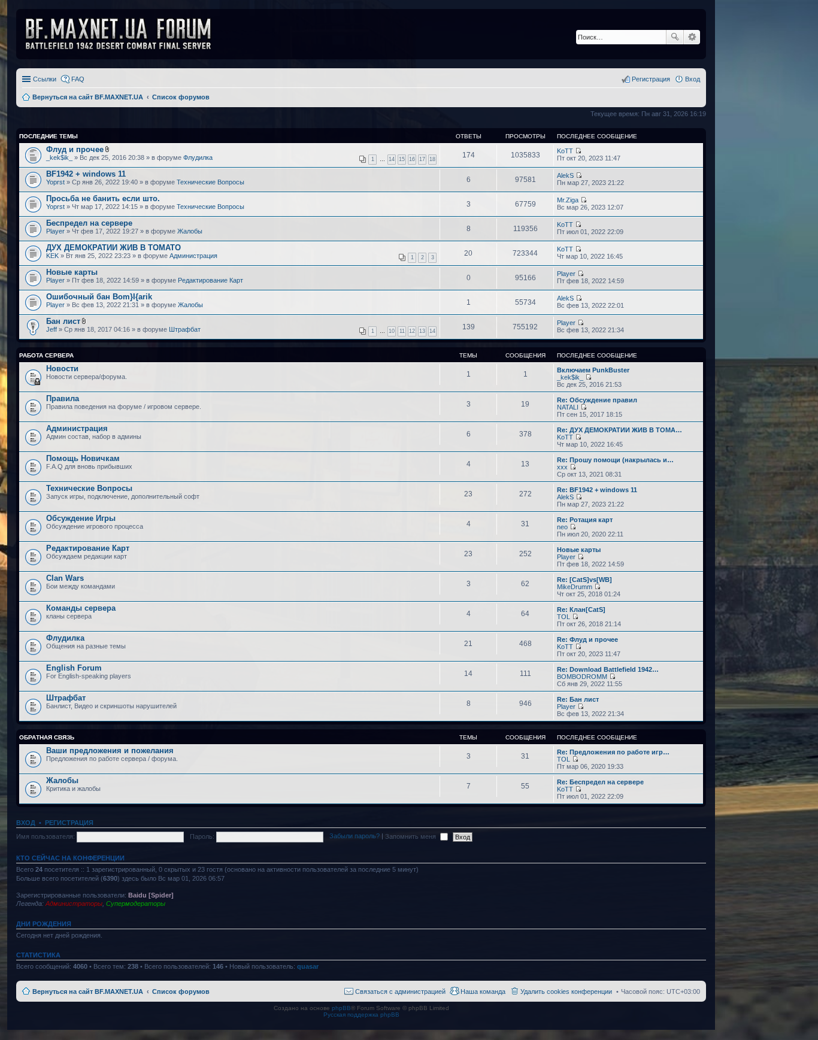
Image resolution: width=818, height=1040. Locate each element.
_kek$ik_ (59, 157)
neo (562, 526)
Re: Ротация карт (585, 519)
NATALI (567, 407)
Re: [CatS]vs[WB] (584, 579)
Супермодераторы (135, 903)
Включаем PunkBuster (593, 370)
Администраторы (74, 903)
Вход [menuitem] (692, 79)
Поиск (675, 37)
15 (402, 159)
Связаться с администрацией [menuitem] (400, 991)
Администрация (193, 255)
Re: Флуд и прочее (587, 639)
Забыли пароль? (354, 836)
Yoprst (55, 182)
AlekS (565, 175)
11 (402, 331)
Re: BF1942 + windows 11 (597, 489)
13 (422, 331)
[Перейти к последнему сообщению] (578, 150)
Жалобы (189, 231)
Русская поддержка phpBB (361, 1014)
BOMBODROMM (582, 676)
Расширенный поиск (692, 37)
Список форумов (181, 991)
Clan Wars (65, 578)
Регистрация (69, 822)
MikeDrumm (574, 586)
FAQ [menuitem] (77, 79)
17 (422, 159)
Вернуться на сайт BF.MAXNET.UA (87, 991)
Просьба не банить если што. (103, 198)
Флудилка (198, 157)
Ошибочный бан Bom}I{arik (99, 296)
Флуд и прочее (75, 149)
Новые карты (72, 272)
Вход (25, 822)
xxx (562, 467)
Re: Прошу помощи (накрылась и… (615, 459)
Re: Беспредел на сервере (600, 782)
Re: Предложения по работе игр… (613, 752)
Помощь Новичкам (83, 458)
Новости (62, 368)
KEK (52, 255)
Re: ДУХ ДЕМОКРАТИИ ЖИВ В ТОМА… (619, 429)
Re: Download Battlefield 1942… (608, 669)
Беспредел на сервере (89, 223)
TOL (563, 616)
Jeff (51, 329)
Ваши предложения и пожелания (110, 750)
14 (392, 159)
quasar (308, 966)
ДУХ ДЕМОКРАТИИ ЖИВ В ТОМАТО (113, 247)
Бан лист (63, 321)
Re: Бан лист (578, 699)
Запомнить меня (411, 836)
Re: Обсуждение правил (597, 400)
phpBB (341, 1008)
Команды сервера (81, 608)
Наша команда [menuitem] (482, 991)
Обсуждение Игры (81, 518)
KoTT (565, 150)
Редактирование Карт (210, 280)
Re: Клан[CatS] (581, 609)
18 (432, 159)
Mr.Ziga (567, 200)
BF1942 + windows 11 (86, 173)
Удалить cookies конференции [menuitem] (566, 991)
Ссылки (44, 79)
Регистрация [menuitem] (651, 79)
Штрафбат (185, 329)
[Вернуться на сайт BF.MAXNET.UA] (125, 34)
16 (412, 159)
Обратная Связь (46, 737)
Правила (62, 398)
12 (412, 331)
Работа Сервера (46, 355)
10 (392, 331)
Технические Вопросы (210, 182)
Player (55, 231)
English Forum (74, 667)
